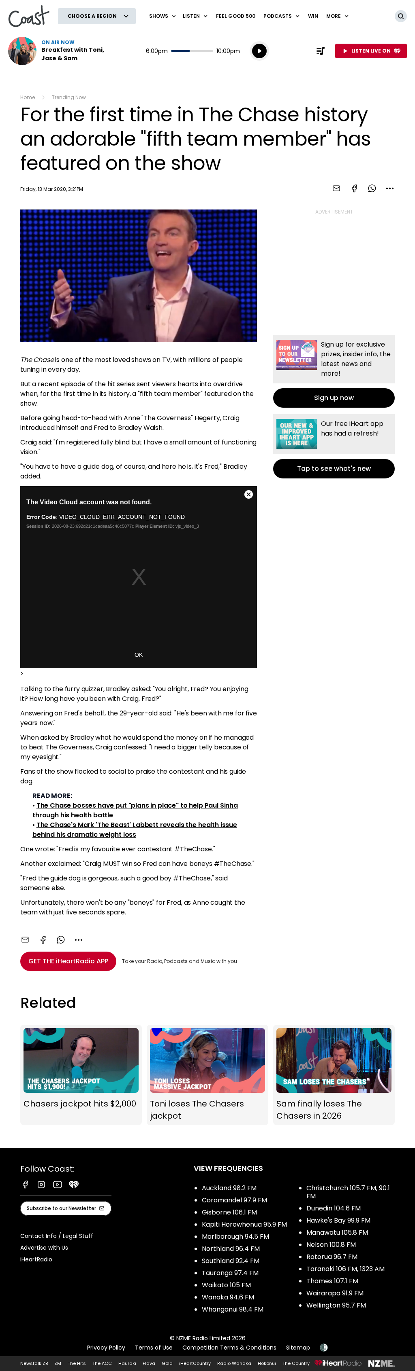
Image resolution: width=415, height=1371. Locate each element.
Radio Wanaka (234, 1363)
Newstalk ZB (34, 1363)
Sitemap (298, 1347)
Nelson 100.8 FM (331, 1244)
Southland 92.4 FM (230, 1260)
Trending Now (69, 97)
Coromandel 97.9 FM (234, 1200)
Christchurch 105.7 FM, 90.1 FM (348, 1192)
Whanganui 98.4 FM (232, 1309)
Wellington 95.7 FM (336, 1305)
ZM (57, 1363)
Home (27, 97)
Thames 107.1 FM (332, 1281)
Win (313, 16)
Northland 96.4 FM (231, 1248)
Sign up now (334, 371)
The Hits (77, 1363)
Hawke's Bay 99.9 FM (338, 1220)
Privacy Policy (106, 1347)
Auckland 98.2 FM (229, 1188)
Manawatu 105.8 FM (337, 1232)
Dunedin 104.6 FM (333, 1208)
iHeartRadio (36, 1259)
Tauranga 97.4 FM (230, 1273)
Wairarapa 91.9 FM (335, 1293)
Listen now (60, 51)
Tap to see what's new (334, 446)
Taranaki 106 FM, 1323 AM (345, 1269)
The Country (296, 1363)
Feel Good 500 (235, 16)
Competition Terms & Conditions (229, 1347)
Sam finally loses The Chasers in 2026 (334, 1075)
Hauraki (127, 1363)
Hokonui (267, 1363)
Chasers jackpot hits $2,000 (81, 1075)
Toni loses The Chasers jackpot (207, 1075)
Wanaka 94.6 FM (228, 1297)
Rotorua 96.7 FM (331, 1256)
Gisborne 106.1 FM (229, 1212)
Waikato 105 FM (226, 1285)
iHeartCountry (195, 1363)
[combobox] (390, 188)
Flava (149, 1363)
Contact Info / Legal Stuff (56, 1236)
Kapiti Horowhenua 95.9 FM (244, 1224)
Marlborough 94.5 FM (235, 1236)
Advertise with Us (44, 1248)
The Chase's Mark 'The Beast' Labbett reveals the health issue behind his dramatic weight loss (134, 829)
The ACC (102, 1363)
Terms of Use (154, 1347)
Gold (167, 1363)
